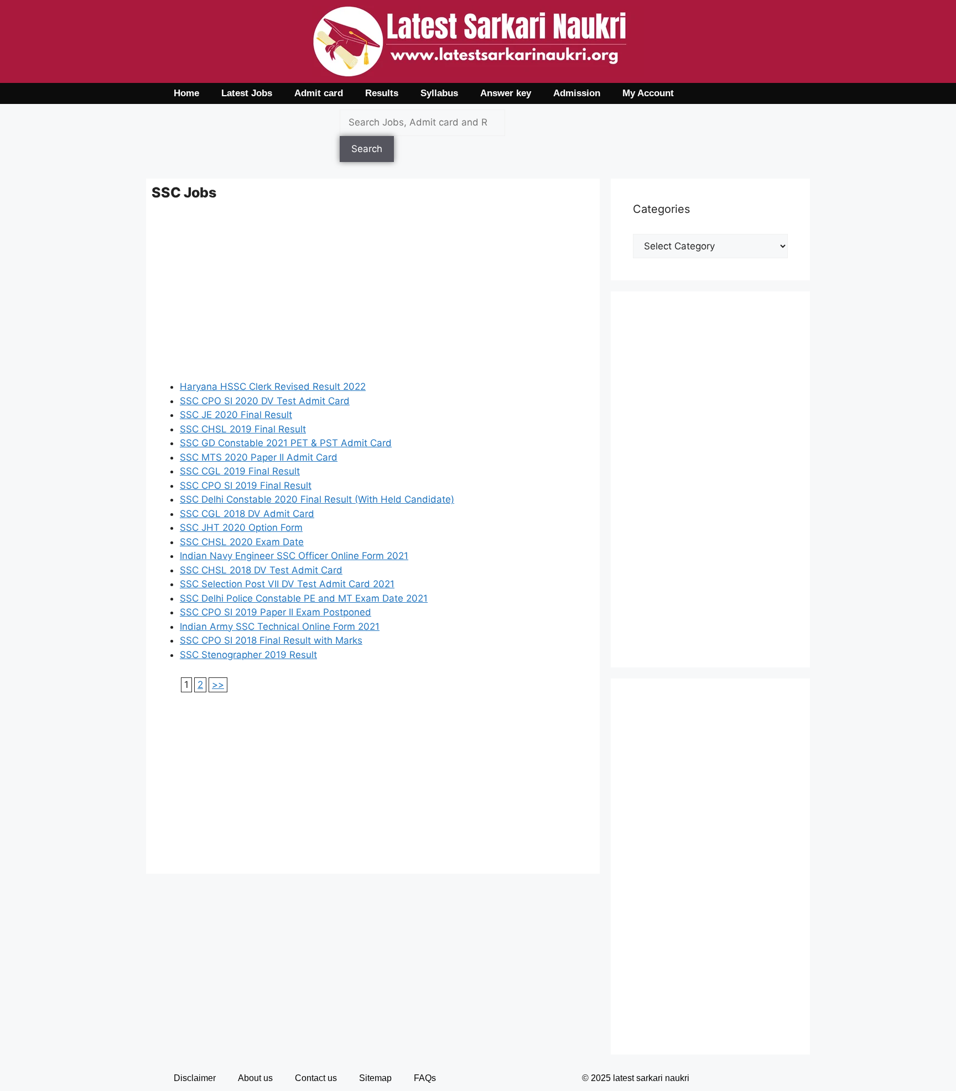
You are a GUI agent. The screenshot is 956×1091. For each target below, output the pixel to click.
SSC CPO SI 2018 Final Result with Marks (271, 640)
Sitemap (375, 1078)
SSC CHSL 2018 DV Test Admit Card (261, 570)
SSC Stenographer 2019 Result (248, 654)
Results (381, 93)
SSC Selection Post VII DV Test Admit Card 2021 (287, 583)
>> (218, 684)
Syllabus (439, 93)
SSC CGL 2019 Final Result (240, 471)
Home (186, 93)
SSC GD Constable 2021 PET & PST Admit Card (286, 442)
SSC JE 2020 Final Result (236, 414)
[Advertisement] (373, 297)
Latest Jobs (246, 93)
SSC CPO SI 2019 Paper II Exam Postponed (275, 612)
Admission (576, 93)
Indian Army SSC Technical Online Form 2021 (280, 626)
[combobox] (422, 122)
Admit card (318, 93)
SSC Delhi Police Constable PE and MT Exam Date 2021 (304, 598)
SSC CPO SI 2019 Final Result (245, 485)
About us (255, 1078)
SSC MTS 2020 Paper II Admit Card (258, 457)
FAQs (425, 1078)
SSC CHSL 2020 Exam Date (242, 541)
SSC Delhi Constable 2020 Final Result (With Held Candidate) (317, 499)
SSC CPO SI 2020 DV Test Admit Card (265, 400)
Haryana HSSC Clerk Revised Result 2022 (273, 386)
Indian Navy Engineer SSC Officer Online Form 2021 (294, 555)
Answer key (505, 93)
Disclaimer (195, 1078)
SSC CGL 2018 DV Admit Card (247, 513)
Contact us (316, 1078)
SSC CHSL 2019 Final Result (243, 429)
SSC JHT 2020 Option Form (241, 527)
